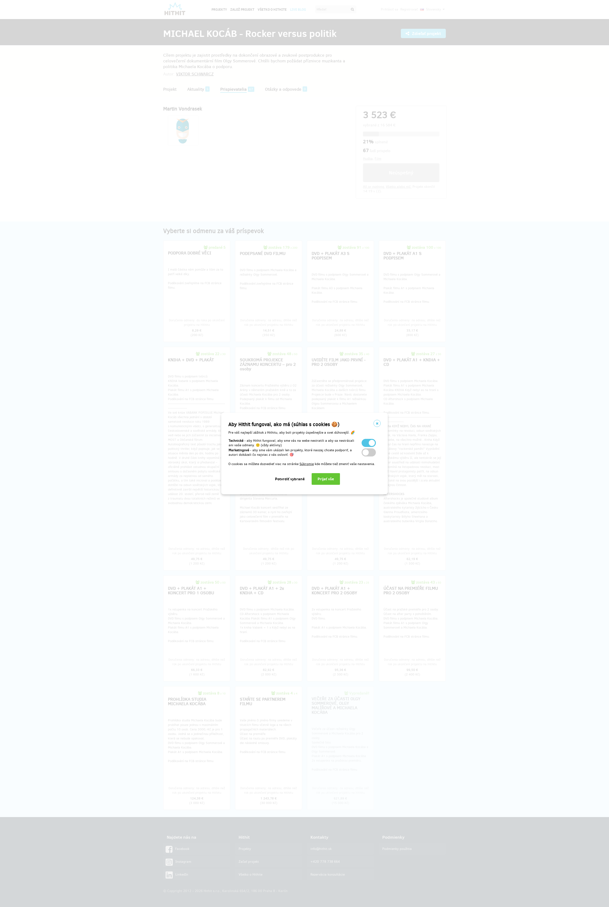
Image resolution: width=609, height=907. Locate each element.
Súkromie (307, 464)
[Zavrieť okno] (377, 423)
